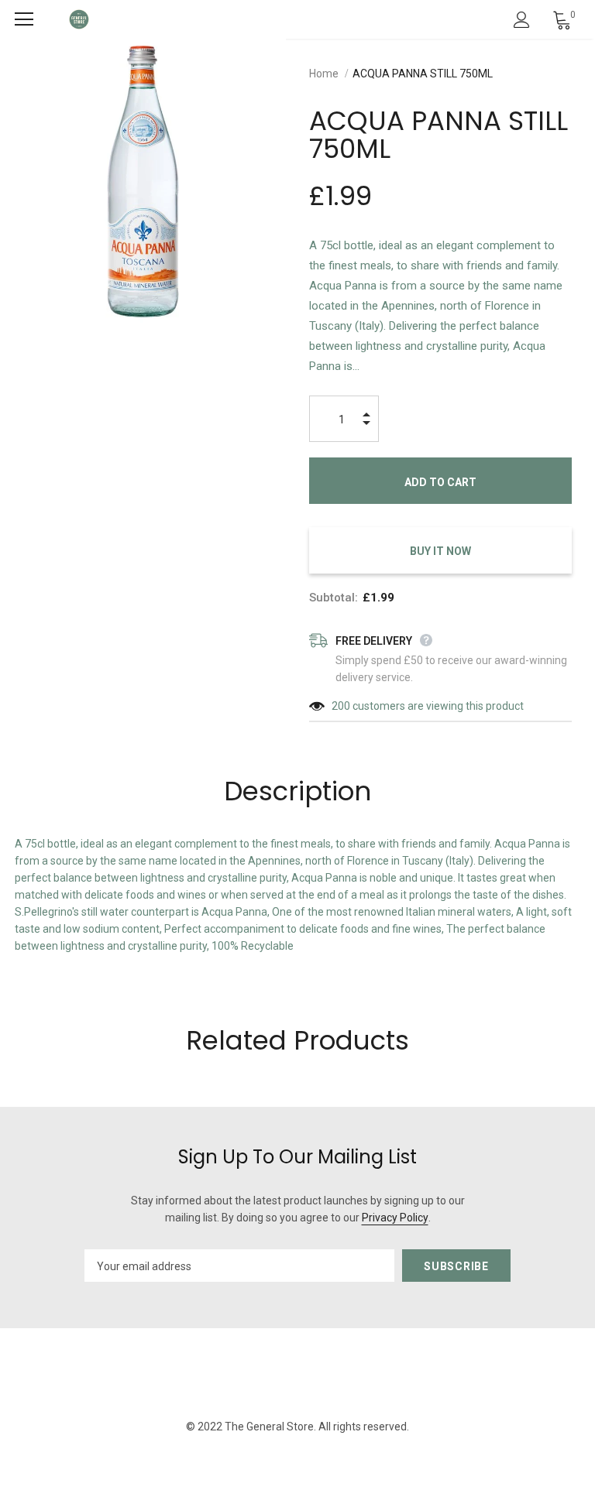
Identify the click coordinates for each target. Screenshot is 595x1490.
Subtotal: (333, 598)
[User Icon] (522, 20)
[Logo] (79, 19)
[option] (143, 181)
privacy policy (395, 1217)
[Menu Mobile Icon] (24, 19)
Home (324, 73)
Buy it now (440, 551)
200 (341, 706)
